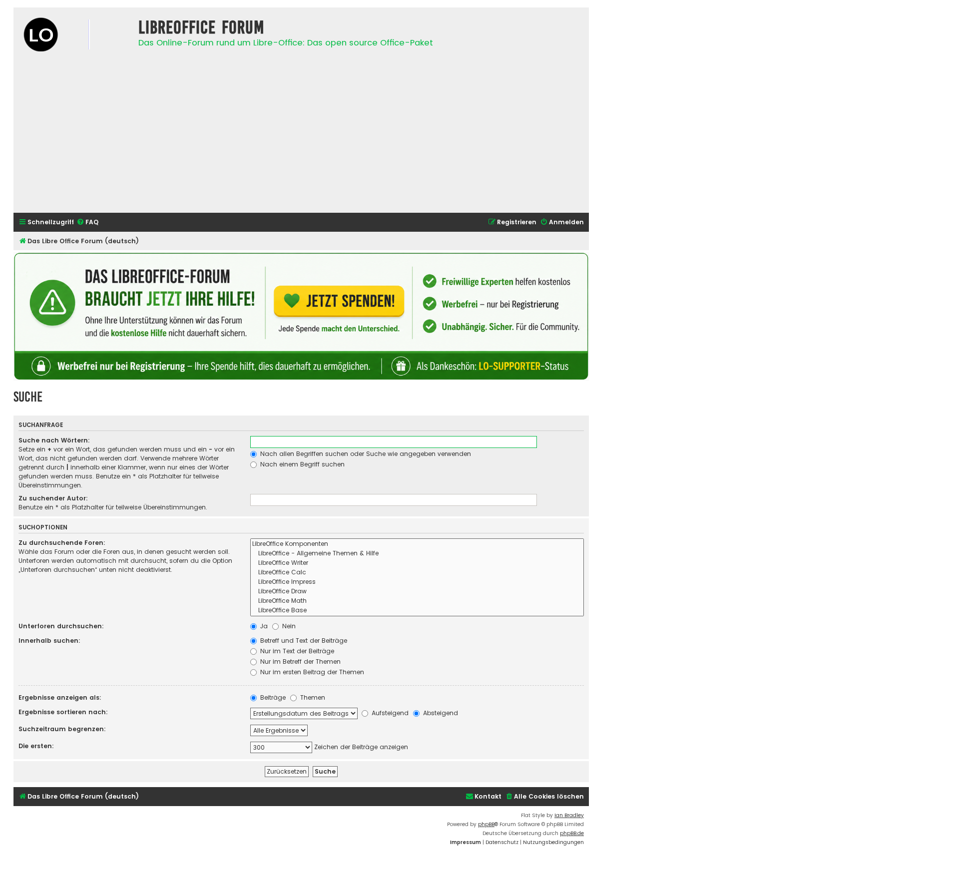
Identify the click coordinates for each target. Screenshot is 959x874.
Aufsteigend (389, 713)
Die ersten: (36, 746)
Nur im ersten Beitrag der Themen (311, 672)
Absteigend (439, 713)
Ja (263, 626)
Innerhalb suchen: (49, 640)
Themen (311, 697)
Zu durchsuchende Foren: (61, 542)
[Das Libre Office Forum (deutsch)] (73, 35)
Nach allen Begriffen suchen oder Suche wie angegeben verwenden (364, 453)
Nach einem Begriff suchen (301, 464)
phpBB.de (572, 833)
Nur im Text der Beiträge (296, 651)
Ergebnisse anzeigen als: (59, 697)
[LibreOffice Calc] (417, 572)
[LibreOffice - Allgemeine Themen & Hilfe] (417, 553)
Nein (288, 626)
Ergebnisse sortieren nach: (63, 712)
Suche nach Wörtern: (54, 440)
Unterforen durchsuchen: (61, 626)
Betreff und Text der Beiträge (302, 640)
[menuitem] (87, 222)
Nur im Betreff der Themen (299, 661)
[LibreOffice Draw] (417, 591)
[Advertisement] (301, 135)
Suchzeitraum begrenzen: (62, 729)
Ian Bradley (569, 815)
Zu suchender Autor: (53, 498)
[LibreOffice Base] (417, 610)
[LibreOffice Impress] (417, 582)
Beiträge (272, 697)
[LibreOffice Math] (417, 601)
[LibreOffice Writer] (417, 563)
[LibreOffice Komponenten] (417, 544)
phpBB (486, 824)
